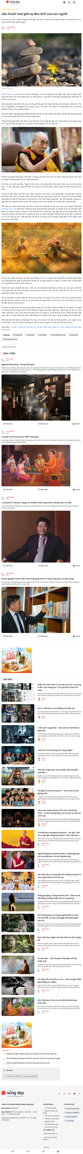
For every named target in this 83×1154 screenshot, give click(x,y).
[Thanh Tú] (39, 824)
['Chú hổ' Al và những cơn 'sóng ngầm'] (18, 755)
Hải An (44, 698)
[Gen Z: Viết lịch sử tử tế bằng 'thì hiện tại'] (18, 713)
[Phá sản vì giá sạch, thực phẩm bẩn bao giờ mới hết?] (18, 776)
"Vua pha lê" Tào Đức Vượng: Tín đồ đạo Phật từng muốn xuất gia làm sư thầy (37, 502)
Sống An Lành (49, 1121)
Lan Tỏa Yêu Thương (52, 1116)
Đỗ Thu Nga (45, 843)
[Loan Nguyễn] (3, 432)
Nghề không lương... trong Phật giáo (18, 364)
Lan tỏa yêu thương (30, 1076)
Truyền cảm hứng (12, 1076)
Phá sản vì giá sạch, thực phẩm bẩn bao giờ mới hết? (58, 771)
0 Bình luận (44, 424)
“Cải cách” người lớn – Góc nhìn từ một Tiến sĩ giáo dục (58, 729)
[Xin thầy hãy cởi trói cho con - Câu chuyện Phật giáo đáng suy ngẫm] (18, 985)
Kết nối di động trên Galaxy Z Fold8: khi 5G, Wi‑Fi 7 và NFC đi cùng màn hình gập (33, 1058)
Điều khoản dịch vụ (50, 1134)
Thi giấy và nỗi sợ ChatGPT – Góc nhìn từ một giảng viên (58, 792)
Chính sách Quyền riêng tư (50, 1138)
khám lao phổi (71, 1117)
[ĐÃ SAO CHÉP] (43, 1151)
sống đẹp (74, 335)
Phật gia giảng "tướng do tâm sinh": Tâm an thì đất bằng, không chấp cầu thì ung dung (59, 897)
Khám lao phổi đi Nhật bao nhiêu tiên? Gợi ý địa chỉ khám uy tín (28, 1063)
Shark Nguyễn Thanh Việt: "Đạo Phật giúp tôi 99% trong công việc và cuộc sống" (38, 578)
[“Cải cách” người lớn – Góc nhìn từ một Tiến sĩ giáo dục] (18, 734)
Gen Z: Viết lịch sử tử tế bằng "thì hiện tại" (56, 708)
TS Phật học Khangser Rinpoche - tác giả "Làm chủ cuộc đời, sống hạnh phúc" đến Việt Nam (59, 834)
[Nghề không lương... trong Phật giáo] (36, 397)
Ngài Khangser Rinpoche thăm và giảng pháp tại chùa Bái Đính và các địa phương (58, 855)
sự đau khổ (18, 335)
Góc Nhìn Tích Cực (51, 1127)
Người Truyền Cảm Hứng (50, 1112)
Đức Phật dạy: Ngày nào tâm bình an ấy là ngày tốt (59, 939)
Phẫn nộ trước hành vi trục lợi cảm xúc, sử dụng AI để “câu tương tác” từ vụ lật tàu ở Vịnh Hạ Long (59, 687)
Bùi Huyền (45, 885)
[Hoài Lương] (3, 359)
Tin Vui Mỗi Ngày (50, 1108)
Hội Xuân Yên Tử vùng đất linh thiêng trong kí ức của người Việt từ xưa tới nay (59, 876)
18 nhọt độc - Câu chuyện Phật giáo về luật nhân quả (57, 960)
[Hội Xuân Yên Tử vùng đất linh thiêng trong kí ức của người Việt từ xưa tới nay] (18, 881)
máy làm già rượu (72, 1109)
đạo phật (30, 335)
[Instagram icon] (64, 1094)
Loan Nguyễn (11, 27)
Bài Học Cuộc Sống (52, 1119)
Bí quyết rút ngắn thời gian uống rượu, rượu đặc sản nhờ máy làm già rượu (32, 1054)
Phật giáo (42, 335)
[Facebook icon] (59, 1094)
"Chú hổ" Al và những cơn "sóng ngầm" (55, 750)
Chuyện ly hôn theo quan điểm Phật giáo (20, 437)
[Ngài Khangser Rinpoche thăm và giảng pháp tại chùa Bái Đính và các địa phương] (18, 860)
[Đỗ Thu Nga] (39, 844)
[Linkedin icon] (69, 1094)
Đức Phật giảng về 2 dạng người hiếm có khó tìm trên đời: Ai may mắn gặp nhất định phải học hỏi (58, 918)
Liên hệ (46, 1147)
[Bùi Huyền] (39, 886)
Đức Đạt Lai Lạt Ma (11, 94)
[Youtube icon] (74, 1094)
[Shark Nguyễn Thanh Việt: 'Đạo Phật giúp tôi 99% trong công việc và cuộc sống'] (36, 610)
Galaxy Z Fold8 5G (72, 1113)
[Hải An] (39, 699)
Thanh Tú (44, 824)
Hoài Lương (9, 359)
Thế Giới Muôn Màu (51, 1124)
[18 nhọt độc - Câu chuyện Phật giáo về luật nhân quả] (18, 965)
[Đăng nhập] (74, 2)
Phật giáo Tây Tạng (9, 209)
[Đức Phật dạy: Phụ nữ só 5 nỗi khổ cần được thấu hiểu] (18, 1006)
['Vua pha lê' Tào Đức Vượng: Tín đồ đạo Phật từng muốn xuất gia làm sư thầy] (36, 536)
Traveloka (69, 1121)
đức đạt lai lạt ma (10, 339)
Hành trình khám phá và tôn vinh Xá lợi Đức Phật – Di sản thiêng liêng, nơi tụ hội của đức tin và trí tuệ (59, 813)
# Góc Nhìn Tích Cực (10, 9)
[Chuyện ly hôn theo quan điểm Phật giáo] (36, 465)
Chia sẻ (77, 424)
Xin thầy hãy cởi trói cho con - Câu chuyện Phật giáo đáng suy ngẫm (59, 980)
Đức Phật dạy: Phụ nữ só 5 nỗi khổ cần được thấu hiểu (57, 1001)
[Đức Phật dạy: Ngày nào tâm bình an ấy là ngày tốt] (18, 944)
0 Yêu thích (9, 424)
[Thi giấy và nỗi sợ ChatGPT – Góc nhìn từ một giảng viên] (18, 797)
